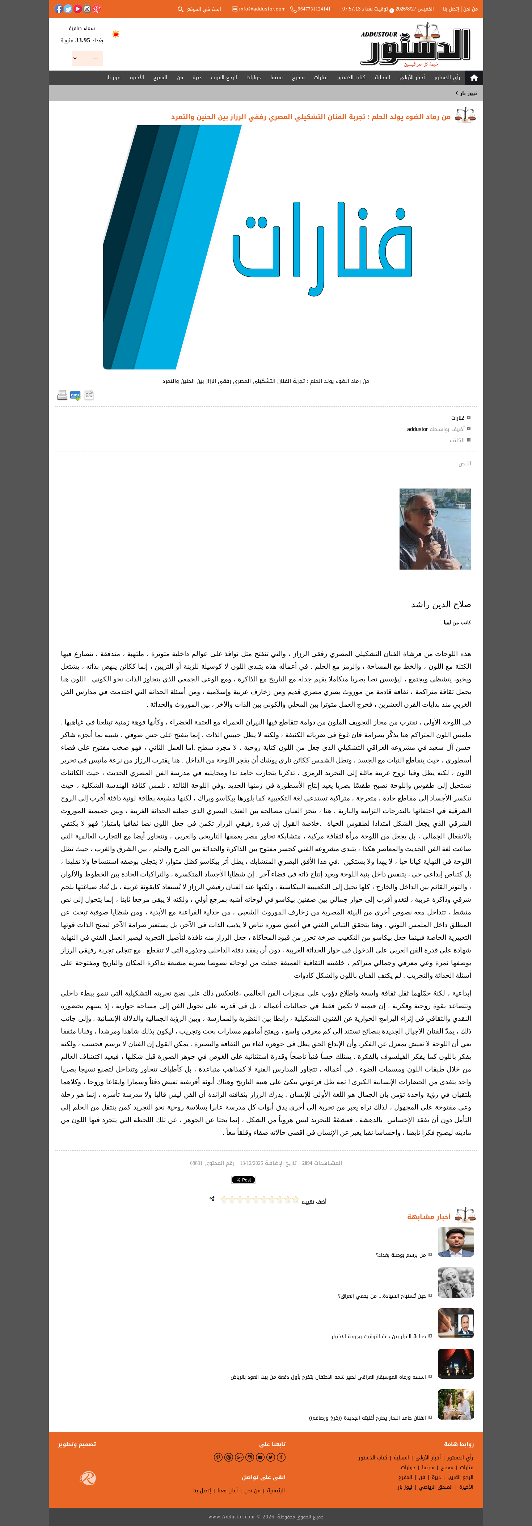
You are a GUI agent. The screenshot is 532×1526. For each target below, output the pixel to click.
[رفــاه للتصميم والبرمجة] (88, 1479)
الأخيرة (137, 78)
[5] (264, 1199)
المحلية (382, 78)
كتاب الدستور (351, 78)
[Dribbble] (228, 1457)
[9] (232, 1199)
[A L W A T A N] (415, 44)
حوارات (253, 78)
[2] (288, 1199)
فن (180, 78)
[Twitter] (68, 8)
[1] (296, 1199)
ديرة (197, 78)
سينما (276, 78)
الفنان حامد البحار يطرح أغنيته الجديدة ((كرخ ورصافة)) (367, 1418)
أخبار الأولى (412, 78)
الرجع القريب (224, 78)
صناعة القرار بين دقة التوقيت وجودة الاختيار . (377, 1336)
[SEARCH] (180, 9)
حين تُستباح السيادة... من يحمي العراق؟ (382, 1296)
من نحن (470, 9)
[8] (240, 1199)
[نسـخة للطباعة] (62, 399)
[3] (280, 1199)
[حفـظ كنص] (89, 399)
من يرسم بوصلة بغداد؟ (401, 1255)
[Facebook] (58, 8)
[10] (224, 1199)
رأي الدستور (447, 78)
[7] (248, 1199)
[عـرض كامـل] (456, 1255)
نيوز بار (113, 78)
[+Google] (96, 8)
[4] (272, 1199)
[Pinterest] (218, 1457)
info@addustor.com (262, 8)
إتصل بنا (451, 9)
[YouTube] (77, 8)
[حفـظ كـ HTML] (75, 399)
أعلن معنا (228, 1491)
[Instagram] (87, 8)
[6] (256, 1199)
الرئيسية (276, 1491)
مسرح (298, 78)
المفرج (160, 78)
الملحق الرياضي (436, 1487)
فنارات (321, 78)
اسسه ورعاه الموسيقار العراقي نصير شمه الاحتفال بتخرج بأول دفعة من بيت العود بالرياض (328, 1377)
